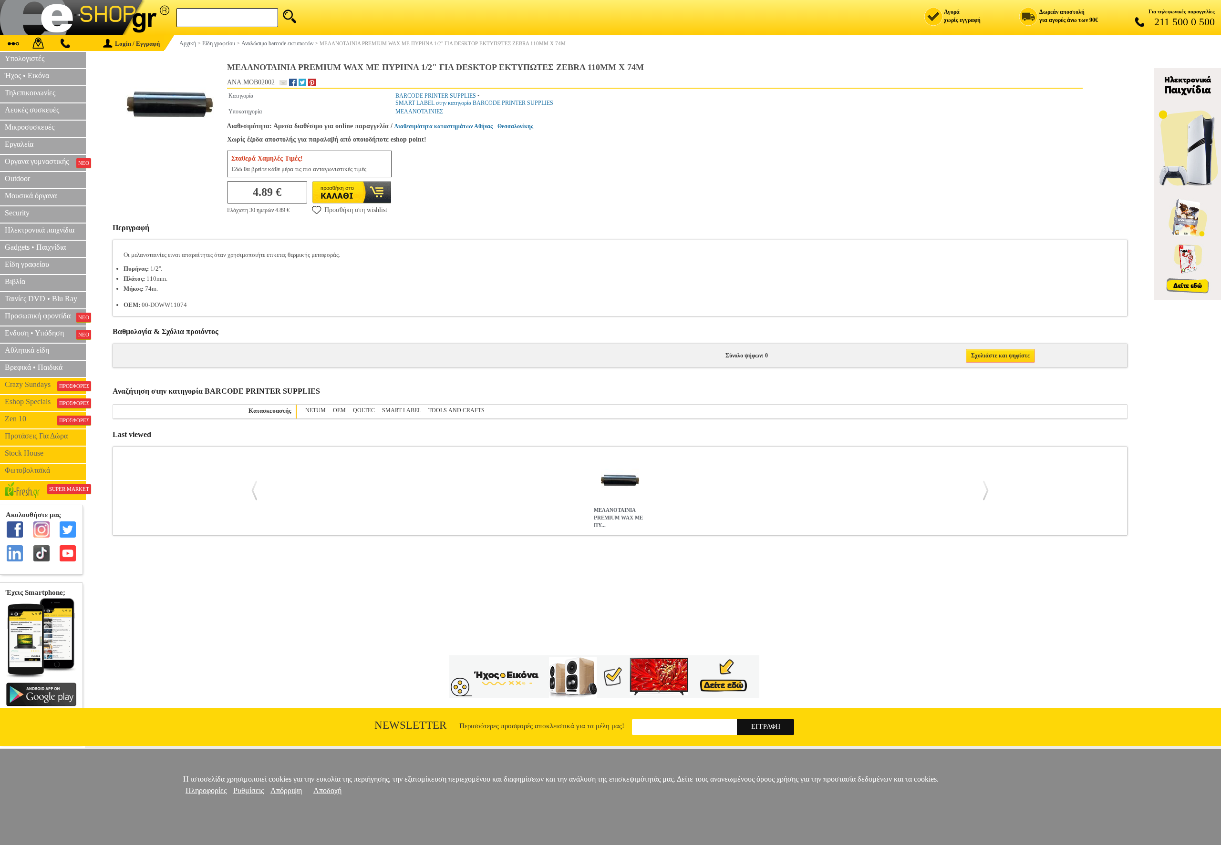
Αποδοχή (327, 790)
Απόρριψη (286, 790)
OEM (339, 410)
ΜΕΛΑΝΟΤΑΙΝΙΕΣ (419, 111)
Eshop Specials (45, 401)
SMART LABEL (401, 410)
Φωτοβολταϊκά (27, 470)
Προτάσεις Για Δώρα (36, 436)
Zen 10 (45, 419)
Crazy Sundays (45, 384)
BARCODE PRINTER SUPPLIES (435, 95)
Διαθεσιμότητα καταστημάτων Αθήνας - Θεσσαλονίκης (463, 126)
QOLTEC (364, 410)
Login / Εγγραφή (137, 43)
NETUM (315, 410)
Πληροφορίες (206, 790)
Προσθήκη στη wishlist (355, 210)
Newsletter (410, 725)
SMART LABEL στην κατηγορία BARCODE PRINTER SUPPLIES (474, 103)
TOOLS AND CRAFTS (456, 410)
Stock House (24, 453)
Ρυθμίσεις (248, 790)
